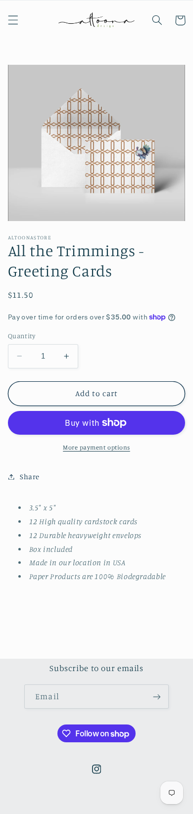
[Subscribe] (156, 696)
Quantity (21, 336)
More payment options (96, 447)
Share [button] (30, 476)
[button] (12, 20)
